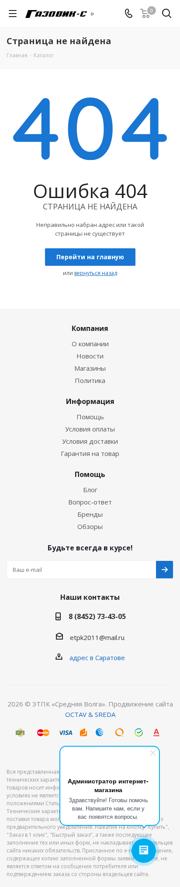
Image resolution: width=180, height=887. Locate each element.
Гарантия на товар (90, 453)
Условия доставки (90, 441)
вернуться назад (95, 273)
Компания (90, 328)
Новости (90, 355)
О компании (90, 343)
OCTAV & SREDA (90, 714)
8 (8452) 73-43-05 (97, 616)
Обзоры (90, 526)
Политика (90, 380)
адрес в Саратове (97, 657)
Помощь (90, 416)
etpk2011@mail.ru (97, 637)
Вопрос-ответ (90, 501)
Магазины (90, 368)
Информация (90, 401)
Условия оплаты (90, 428)
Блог (90, 489)
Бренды (90, 514)
